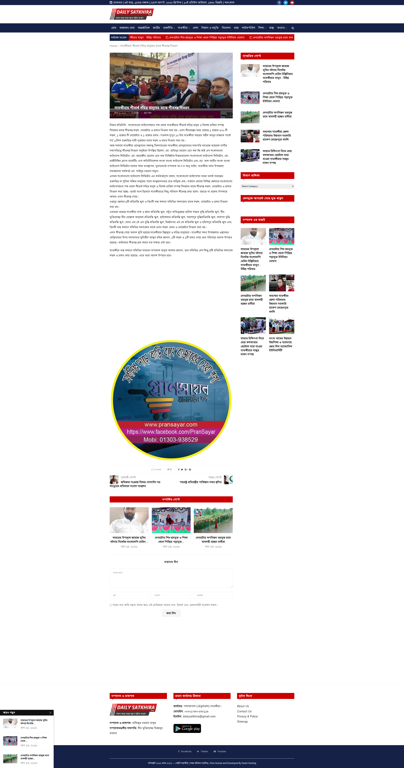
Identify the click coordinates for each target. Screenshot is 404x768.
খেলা (195, 27)
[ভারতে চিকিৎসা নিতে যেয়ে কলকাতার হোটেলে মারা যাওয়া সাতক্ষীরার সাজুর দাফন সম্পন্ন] (250, 155)
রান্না (236, 27)
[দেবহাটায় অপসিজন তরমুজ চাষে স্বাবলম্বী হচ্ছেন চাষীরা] (213, 520)
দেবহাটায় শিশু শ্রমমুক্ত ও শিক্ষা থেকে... (34, 739)
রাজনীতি (168, 27)
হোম (113, 27)
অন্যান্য (281, 27)
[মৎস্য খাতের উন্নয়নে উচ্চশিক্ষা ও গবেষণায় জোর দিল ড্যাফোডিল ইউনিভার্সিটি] (281, 325)
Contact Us (244, 711)
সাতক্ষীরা (183, 27)
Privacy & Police (247, 716)
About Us (243, 706)
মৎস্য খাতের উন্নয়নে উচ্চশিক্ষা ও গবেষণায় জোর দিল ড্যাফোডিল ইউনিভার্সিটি (280, 344)
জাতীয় (156, 27)
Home (113, 46)
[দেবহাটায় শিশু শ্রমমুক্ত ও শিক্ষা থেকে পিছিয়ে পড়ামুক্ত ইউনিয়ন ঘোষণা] (171, 520)
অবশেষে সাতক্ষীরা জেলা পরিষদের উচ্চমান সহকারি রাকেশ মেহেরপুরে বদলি (277, 135)
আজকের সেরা (127, 27)
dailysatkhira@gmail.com (199, 716)
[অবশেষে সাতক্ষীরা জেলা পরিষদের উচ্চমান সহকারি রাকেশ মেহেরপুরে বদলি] (250, 136)
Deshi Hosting (249, 763)
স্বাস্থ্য (271, 27)
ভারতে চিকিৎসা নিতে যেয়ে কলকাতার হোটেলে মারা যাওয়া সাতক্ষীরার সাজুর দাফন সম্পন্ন (277, 157)
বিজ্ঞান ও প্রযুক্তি (210, 27)
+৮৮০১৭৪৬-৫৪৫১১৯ (196, 711)
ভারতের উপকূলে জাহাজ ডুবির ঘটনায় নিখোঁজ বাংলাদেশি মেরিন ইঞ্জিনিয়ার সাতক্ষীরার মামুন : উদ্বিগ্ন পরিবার (278, 74)
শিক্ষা (261, 27)
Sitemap (242, 721)
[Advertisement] (236, 14)
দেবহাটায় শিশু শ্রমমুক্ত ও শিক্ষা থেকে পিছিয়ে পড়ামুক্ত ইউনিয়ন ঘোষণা (170, 37)
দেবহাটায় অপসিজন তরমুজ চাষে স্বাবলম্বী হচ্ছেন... (35, 757)
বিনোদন (226, 27)
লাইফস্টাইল (248, 27)
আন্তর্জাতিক (144, 27)
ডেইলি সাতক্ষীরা (181, 763)
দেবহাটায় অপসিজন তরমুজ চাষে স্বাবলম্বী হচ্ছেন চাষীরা (246, 37)
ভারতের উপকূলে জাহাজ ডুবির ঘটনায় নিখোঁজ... (34, 722)
